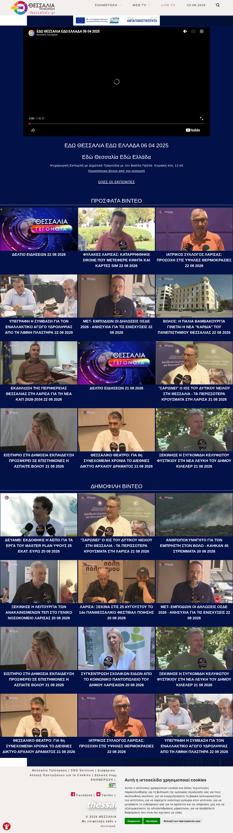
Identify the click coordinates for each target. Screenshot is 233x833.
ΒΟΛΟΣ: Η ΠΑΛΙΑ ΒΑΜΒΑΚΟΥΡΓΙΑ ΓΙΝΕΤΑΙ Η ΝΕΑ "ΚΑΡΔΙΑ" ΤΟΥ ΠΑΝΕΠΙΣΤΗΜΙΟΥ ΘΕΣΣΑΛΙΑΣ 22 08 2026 (194, 327)
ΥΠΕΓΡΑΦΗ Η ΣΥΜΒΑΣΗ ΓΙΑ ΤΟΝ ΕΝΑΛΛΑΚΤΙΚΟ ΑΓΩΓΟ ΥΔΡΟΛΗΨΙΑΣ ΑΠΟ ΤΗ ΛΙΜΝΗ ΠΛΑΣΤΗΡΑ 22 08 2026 (39, 327)
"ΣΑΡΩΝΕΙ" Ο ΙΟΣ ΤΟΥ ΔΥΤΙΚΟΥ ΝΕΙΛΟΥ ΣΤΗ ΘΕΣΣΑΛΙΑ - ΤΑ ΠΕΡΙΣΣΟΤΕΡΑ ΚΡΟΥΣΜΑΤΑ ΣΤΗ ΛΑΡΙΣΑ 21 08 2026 (194, 394)
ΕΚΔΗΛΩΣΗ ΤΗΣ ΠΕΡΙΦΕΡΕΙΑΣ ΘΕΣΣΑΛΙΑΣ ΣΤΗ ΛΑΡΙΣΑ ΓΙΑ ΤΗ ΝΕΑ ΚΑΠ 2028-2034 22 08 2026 (39, 394)
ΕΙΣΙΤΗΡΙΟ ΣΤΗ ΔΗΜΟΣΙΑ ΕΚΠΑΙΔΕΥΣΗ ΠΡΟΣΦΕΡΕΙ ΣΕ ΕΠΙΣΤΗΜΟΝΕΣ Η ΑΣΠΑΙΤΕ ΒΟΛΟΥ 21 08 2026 (39, 460)
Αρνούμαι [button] (151, 821)
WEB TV (139, 5)
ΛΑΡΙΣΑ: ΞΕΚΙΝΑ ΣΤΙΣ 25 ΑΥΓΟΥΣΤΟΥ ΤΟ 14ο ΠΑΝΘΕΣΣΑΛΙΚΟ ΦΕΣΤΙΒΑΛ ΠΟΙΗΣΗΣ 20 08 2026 (116, 612)
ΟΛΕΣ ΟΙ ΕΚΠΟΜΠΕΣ (116, 182)
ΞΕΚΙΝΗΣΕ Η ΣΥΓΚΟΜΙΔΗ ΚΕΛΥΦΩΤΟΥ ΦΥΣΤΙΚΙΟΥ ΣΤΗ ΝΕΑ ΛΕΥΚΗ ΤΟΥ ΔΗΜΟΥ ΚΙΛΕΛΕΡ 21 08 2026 (194, 460)
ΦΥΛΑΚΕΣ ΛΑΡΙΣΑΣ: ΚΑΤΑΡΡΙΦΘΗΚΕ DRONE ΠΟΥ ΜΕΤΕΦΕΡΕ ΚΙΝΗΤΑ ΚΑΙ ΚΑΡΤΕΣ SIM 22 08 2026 (116, 260)
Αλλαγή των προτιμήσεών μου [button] (182, 821)
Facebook (84, 795)
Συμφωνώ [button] (133, 821)
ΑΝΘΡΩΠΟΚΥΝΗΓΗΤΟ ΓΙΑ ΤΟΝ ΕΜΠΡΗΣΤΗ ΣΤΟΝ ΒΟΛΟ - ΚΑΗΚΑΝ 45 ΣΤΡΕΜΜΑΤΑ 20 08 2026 (194, 545)
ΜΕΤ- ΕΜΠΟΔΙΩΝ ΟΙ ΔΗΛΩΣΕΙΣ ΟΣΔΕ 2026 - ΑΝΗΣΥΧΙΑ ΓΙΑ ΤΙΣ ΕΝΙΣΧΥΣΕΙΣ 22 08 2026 (116, 327)
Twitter (107, 795)
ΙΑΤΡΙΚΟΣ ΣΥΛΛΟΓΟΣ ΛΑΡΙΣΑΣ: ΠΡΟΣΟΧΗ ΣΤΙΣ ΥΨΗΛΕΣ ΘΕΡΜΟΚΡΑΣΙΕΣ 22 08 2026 (194, 260)
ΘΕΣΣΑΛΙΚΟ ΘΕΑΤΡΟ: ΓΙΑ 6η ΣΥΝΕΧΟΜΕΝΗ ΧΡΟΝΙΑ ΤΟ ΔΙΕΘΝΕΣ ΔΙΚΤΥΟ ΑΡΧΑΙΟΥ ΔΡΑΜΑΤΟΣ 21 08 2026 (116, 460)
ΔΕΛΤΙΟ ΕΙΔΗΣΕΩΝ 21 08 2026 (116, 388)
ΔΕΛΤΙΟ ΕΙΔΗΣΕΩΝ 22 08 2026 (39, 254)
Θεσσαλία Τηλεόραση (49, 770)
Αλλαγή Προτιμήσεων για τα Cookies (60, 775)
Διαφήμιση (106, 770)
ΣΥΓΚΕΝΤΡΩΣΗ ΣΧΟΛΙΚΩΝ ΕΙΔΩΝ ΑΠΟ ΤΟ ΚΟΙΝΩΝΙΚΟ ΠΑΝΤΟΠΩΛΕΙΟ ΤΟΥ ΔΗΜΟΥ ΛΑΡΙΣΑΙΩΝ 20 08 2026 (116, 679)
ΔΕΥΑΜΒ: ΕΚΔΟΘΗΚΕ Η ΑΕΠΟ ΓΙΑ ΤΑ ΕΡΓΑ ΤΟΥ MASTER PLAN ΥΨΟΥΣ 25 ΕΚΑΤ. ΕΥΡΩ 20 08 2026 (39, 545)
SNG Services (82, 770)
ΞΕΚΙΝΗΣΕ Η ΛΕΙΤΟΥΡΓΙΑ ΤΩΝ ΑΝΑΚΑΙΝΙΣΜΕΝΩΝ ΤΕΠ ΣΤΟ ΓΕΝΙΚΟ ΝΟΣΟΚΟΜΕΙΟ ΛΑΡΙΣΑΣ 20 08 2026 (38, 612)
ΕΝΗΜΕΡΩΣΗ (106, 5)
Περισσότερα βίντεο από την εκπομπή (116, 171)
